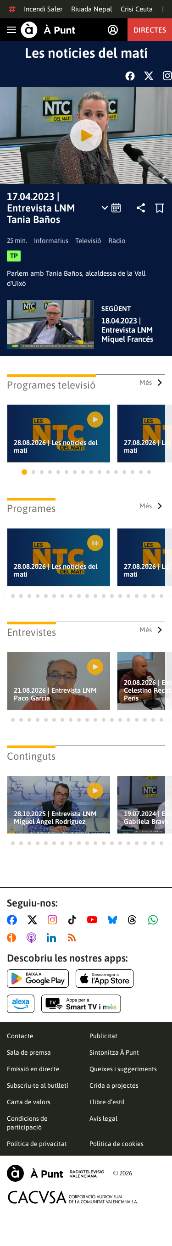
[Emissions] (112, 207)
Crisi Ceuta (137, 9)
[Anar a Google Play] (38, 978)
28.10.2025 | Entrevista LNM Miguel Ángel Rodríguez (55, 817)
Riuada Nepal (91, 9)
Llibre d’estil (107, 1102)
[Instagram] (167, 75)
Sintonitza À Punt (114, 1052)
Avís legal (103, 1118)
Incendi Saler (43, 9)
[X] (149, 76)
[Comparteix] (141, 207)
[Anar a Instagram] (54, 919)
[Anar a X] (34, 919)
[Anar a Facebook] (14, 919)
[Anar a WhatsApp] (154, 919)
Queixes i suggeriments (123, 1069)
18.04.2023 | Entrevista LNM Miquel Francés (127, 330)
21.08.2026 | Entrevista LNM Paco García (55, 694)
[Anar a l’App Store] (105, 978)
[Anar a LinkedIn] (53, 937)
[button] (24, 472)
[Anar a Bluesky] (114, 919)
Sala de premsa (29, 1052)
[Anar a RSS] (74, 937)
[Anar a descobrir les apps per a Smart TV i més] (81, 1004)
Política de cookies (116, 1143)
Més (145, 382)
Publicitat (103, 1036)
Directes (149, 30)
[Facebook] (130, 76)
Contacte (20, 1036)
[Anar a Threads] (134, 919)
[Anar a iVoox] (13, 937)
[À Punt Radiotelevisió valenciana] (55, 1173)
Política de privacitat (37, 1143)
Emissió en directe (33, 1069)
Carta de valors (28, 1102)
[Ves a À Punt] (48, 30)
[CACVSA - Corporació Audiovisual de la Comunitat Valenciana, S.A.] (73, 1197)
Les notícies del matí (86, 53)
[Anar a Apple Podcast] (33, 937)
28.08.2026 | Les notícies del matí (55, 446)
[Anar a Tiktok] (74, 919)
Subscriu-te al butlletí (37, 1085)
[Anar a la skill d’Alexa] (20, 1004)
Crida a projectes (114, 1085)
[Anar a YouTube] (94, 919)
